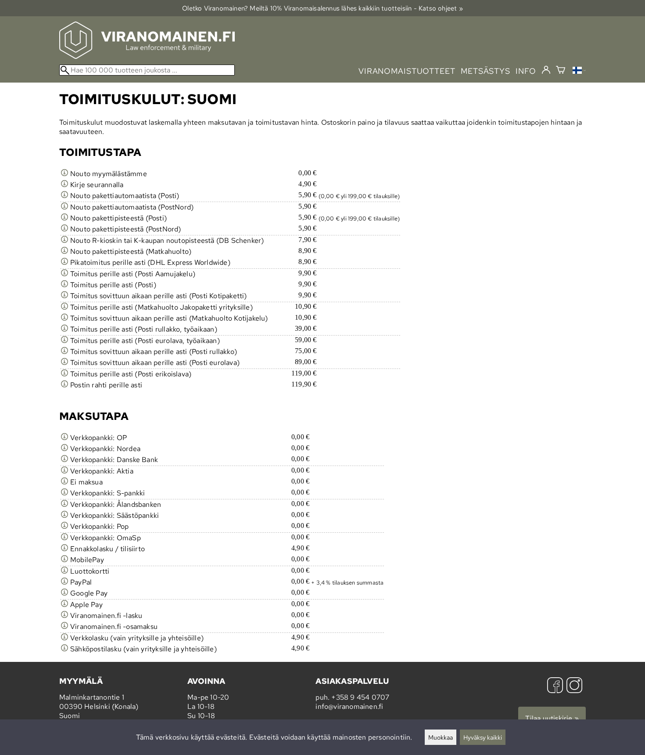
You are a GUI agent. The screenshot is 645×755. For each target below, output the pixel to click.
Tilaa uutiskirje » (552, 718)
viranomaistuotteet (406, 71)
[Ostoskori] (560, 71)
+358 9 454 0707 (360, 697)
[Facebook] (555, 686)
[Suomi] (579, 71)
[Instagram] (574, 686)
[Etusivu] (147, 56)
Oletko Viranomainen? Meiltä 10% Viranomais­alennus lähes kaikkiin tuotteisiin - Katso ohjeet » (322, 8)
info (526, 71)
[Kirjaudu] (546, 70)
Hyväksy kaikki (482, 737)
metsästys (485, 71)
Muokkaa (440, 737)
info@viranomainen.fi (349, 706)
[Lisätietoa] (64, 173)
